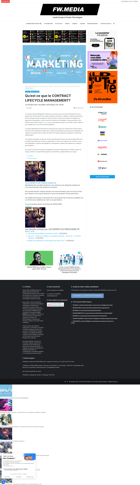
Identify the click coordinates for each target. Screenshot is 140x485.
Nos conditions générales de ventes (32, 371)
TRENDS (67, 23)
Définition (56, 86)
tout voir (30, 231)
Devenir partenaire (102, 177)
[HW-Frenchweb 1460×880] (102, 68)
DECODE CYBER (77, 307)
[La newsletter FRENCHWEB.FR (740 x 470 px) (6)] (102, 49)
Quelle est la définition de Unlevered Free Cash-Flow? (46, 240)
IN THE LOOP (58, 23)
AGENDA (74, 23)
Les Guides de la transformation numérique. (42, 86)
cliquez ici (28, 206)
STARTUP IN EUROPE (78, 318)
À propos (30, 156)
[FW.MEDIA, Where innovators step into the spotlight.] (70, 12)
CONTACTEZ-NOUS (105, 23)
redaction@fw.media (52, 295)
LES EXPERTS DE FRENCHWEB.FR (40, 183)
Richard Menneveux (42, 367)
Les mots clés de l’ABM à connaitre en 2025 (43, 233)
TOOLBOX (82, 23)
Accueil (28, 86)
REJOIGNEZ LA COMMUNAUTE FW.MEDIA (87, 296)
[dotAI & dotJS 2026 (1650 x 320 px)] (54, 36)
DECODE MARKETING (78, 313)
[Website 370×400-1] (102, 102)
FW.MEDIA (32, 290)
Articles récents (32, 158)
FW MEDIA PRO (49, 23)
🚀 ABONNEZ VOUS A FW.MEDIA (129, 1)
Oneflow (45, 122)
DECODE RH (76, 310)
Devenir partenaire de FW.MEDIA (55, 290)
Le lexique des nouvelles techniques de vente (44, 105)
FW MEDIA (75, 305)
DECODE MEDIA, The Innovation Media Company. (94, 381)
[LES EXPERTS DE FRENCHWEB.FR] (35, 181)
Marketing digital (35, 91)
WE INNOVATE (76, 321)
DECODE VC (76, 315)
